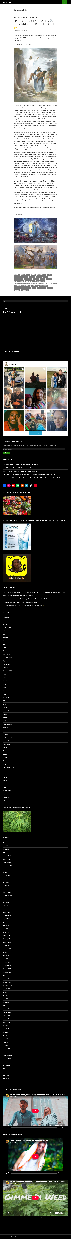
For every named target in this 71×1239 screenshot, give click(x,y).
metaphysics (52, 283)
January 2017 (7, 1048)
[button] (14, 377)
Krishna (5, 707)
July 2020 (5, 992)
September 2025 (7, 872)
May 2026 (6, 845)
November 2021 (7, 965)
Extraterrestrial (7, 671)
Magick (5, 714)
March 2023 (6, 935)
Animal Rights (7, 627)
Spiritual (34, 17)
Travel (4, 787)
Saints (4, 764)
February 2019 (7, 1012)
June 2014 (6, 1072)
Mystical (28, 17)
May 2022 (6, 959)
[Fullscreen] (66, 1127)
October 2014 (7, 1058)
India (4, 694)
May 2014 (6, 1075)
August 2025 (6, 875)
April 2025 (6, 885)
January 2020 (7, 1009)
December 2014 (7, 1055)
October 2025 (7, 869)
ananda (17, 274)
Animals (5, 631)
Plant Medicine (7, 744)
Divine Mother (7, 654)
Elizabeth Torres (7, 605)
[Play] (5, 1127)
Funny (4, 674)
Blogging (5, 637)
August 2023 (6, 919)
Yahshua (50, 288)
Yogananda (25, 290)
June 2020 (6, 995)
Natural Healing (7, 737)
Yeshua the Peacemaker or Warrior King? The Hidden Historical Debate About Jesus (41, 592)
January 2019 (7, 1015)
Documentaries (7, 657)
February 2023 (7, 939)
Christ (15, 17)
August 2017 (6, 1028)
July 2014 (5, 1068)
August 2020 (6, 989)
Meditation (6, 727)
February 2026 (7, 855)
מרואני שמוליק (7, 602)
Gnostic (5, 677)
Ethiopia (5, 667)
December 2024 (7, 895)
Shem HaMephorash (8, 767)
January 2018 (7, 1022)
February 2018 (7, 1018)
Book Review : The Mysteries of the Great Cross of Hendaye (20, 471)
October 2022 (7, 945)
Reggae (5, 760)
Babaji (34, 274)
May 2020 (6, 999)
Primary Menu (69, 2)
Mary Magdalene (7, 724)
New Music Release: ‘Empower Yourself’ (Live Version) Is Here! (21, 464)
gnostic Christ (19, 281)
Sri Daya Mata (41, 288)
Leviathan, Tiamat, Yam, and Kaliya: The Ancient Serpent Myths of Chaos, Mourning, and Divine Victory (32, 477)
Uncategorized (7, 790)
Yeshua (17, 290)
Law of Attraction (8, 711)
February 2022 (7, 962)
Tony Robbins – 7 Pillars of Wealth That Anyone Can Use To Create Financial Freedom (27, 467)
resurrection (43, 285)
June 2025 (6, 882)
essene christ (18, 279)
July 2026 (5, 842)
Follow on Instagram (35, 433)
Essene (45, 276)
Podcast (5, 747)
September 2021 (7, 972)
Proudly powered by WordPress (10, 1236)
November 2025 (7, 865)
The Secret (6, 784)
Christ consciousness (21, 276)
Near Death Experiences (10, 740)
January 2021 (7, 979)
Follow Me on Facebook (11, 351)
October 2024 (7, 899)
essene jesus (28, 279)
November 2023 (7, 915)
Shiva (4, 770)
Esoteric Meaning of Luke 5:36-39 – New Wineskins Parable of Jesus (36, 599)
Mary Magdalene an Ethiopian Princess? (21, 595)
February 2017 (7, 1045)
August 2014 (6, 1065)
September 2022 (7, 949)
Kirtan (4, 704)
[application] (35, 1111)
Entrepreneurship (8, 664)
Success (5, 780)
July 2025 (5, 879)
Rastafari (34, 285)
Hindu (4, 687)
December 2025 (7, 862)
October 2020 (7, 982)
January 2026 (7, 859)
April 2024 (6, 909)
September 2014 (7, 1062)
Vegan (4, 794)
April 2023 (6, 932)
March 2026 (6, 852)
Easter (39, 276)
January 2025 (7, 892)
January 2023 (7, 942)
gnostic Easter (30, 281)
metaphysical (43, 283)
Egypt (4, 661)
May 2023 (6, 929)
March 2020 (6, 1005)
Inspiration (21, 17)
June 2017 (6, 1035)
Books (4, 641)
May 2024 (6, 905)
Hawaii (5, 681)
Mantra (5, 721)
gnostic (49, 279)
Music (4, 731)
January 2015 (7, 1052)
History (5, 691)
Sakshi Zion (7, 2)
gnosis (42, 279)
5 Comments (29, 30)
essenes (36, 279)
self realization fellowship (23, 288)
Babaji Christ (41, 274)
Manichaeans (6, 717)
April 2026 (6, 849)
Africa (4, 621)
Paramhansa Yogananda (22, 285)
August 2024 (6, 902)
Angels (5, 624)
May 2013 (6, 1082)
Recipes (5, 757)
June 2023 (6, 925)
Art (4, 634)
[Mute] (63, 1127)
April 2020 (6, 1002)
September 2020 (7, 985)
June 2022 (6, 955)
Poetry (5, 750)
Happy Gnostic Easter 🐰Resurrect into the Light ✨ (34, 24)
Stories (5, 777)
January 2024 (7, 912)
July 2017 (5, 1032)
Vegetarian (6, 797)
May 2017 (6, 1038)
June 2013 (6, 1078)
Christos (32, 276)
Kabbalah (5, 701)
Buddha (5, 644)
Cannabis (5, 647)
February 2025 (7, 889)
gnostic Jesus (40, 281)
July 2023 (5, 922)
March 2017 (6, 1042)
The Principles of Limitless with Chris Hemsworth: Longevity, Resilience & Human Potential (29, 474)
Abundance (6, 617)
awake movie (25, 274)
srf (34, 288)
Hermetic (5, 684)
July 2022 (5, 952)
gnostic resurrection (21, 283)
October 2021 (7, 969)
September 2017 (7, 1025)
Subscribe (6, 453)
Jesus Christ (33, 283)
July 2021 (5, 975)
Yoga (4, 800)
